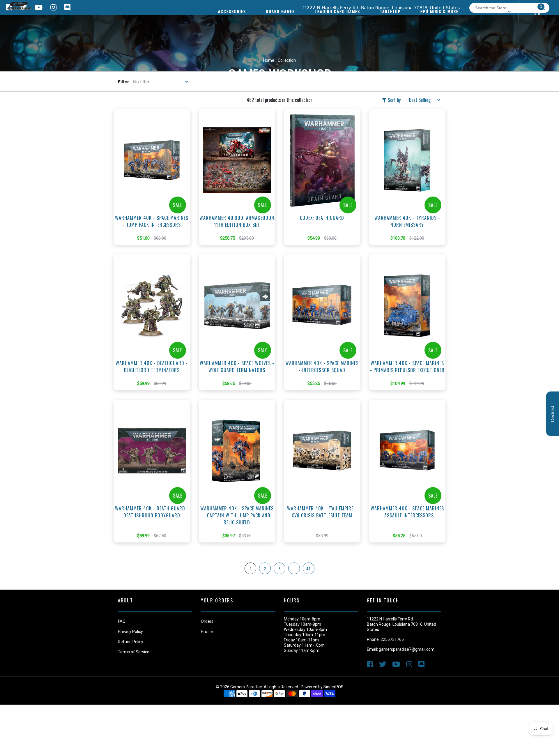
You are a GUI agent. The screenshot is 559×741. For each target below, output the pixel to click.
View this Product (154, 186)
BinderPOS (333, 687)
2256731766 (392, 639)
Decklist (552, 413)
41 (308, 568)
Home (268, 60)
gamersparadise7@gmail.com (406, 649)
